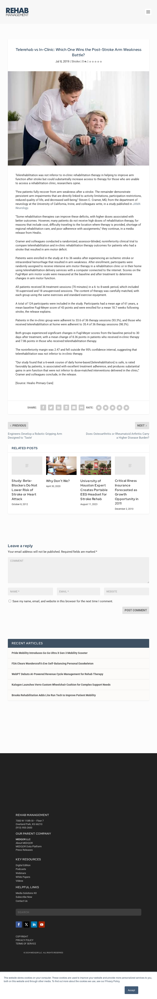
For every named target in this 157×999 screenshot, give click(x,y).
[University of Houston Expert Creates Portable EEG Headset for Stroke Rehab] (95, 465)
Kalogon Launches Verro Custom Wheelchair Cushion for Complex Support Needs (61, 684)
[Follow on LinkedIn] (34, 924)
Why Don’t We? (58, 481)
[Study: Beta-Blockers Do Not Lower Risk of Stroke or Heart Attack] (27, 465)
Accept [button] (131, 990)
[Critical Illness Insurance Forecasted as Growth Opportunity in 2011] (130, 465)
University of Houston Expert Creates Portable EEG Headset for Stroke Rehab (94, 490)
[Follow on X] (26, 924)
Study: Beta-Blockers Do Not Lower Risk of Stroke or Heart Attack (24, 490)
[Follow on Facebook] (19, 924)
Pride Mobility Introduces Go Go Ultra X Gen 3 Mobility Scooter (49, 652)
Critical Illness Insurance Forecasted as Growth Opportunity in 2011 (127, 492)
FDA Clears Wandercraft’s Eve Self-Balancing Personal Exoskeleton (52, 663)
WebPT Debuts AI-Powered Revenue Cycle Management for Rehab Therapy (57, 674)
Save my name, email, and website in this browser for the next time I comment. (62, 601)
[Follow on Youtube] (42, 924)
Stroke (75, 61)
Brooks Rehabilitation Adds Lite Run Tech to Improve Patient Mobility (54, 695)
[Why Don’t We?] (61, 465)
